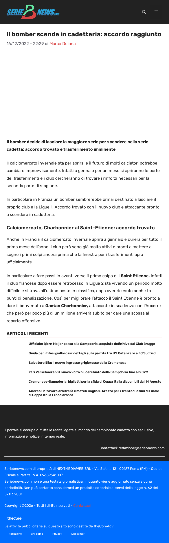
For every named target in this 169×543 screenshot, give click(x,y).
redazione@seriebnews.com (142, 448)
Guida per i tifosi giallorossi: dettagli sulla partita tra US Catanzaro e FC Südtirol (92, 353)
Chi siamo (37, 533)
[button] (144, 12)
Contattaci (82, 505)
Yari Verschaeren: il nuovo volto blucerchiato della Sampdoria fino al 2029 (88, 372)
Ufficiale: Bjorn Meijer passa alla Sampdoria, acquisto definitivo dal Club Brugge (92, 344)
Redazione (15, 533)
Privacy (57, 533)
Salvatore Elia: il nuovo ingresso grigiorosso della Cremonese (78, 363)
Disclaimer (77, 533)
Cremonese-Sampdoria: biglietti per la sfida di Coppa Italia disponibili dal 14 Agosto (95, 382)
